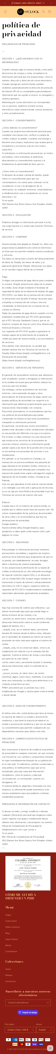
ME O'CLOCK (19, 1049)
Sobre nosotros (12, 927)
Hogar (8, 915)
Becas (8, 945)
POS (26, 1049)
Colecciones (11, 921)
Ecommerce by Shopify (40, 1049)
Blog (7, 933)
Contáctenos (11, 951)
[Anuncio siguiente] (51, 3)
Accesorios (10, 981)
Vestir (8, 969)
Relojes (8, 975)
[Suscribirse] (47, 1003)
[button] (5, 12)
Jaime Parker (11, 939)
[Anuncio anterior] (5, 3)
